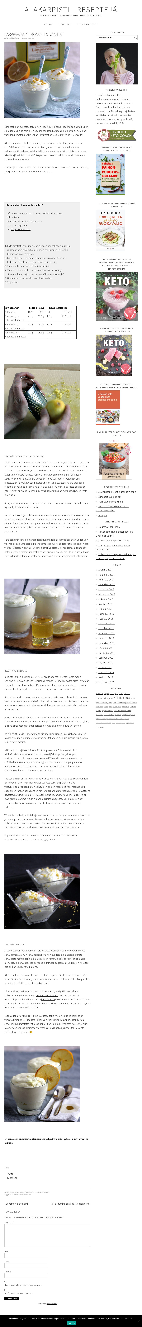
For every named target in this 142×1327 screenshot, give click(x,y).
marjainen (99, 715)
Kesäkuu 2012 (105, 677)
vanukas (118, 723)
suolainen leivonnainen (103, 723)
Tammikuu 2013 (106, 643)
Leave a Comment (28, 38)
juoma (109, 703)
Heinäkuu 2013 (106, 613)
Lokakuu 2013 (105, 599)
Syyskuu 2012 (105, 662)
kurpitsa (98, 711)
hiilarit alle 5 (18, 1195)
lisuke (111, 711)
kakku (132, 703)
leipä (103, 711)
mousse (106, 715)
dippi (116, 694)
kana (97, 707)
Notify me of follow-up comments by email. (22, 1285)
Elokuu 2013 (104, 608)
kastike (106, 707)
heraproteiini (109, 698)
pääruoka (109, 719)
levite (107, 711)
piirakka (132, 715)
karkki (101, 707)
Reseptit (102, 515)
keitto (110, 707)
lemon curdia (48, 999)
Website (7, 1271)
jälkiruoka (27, 1195)
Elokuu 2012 (104, 667)
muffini (111, 715)
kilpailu (118, 707)
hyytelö (98, 703)
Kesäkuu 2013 (105, 618)
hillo (130, 698)
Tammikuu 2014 (106, 584)
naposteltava (126, 715)
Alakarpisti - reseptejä (71, 9)
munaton (118, 715)
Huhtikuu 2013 (106, 628)
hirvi (134, 698)
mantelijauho (126, 711)
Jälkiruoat (45, 1192)
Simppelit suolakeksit (109, 496)
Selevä (72, 1323)
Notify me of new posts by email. (18, 1293)
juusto (114, 703)
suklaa (127, 719)
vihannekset (99, 727)
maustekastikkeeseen (47, 995)
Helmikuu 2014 (106, 579)
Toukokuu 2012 (106, 682)
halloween (127, 694)
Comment (9, 1222)
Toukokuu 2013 (106, 623)
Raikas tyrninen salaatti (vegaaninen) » (70, 1203)
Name (6, 1251)
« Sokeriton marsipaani (16, 1203)
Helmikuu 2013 (106, 638)
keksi (114, 707)
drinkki (121, 694)
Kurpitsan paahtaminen (110, 501)
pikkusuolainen (101, 719)
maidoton (117, 711)
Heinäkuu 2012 (106, 672)
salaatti (115, 719)
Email (6, 1261)
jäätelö (127, 703)
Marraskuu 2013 (106, 594)
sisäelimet (121, 719)
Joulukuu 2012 (106, 647)
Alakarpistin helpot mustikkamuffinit (117, 491)
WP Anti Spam (52, 1304)
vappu (123, 723)
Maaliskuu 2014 (106, 574)
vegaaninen (130, 723)
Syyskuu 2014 (105, 569)
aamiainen (99, 694)
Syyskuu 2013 (105, 604)
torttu (113, 723)
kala (135, 703)
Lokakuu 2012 (105, 657)
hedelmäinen (100, 698)
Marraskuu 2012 (106, 652)
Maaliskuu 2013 (106, 633)
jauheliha (104, 703)
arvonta (112, 694)
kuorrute (133, 707)
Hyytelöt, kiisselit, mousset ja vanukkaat (27, 1192)
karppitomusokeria (21, 229)
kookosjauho (125, 707)
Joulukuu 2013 (106, 589)
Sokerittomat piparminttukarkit (114, 540)
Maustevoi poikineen (109, 526)
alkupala (106, 694)
